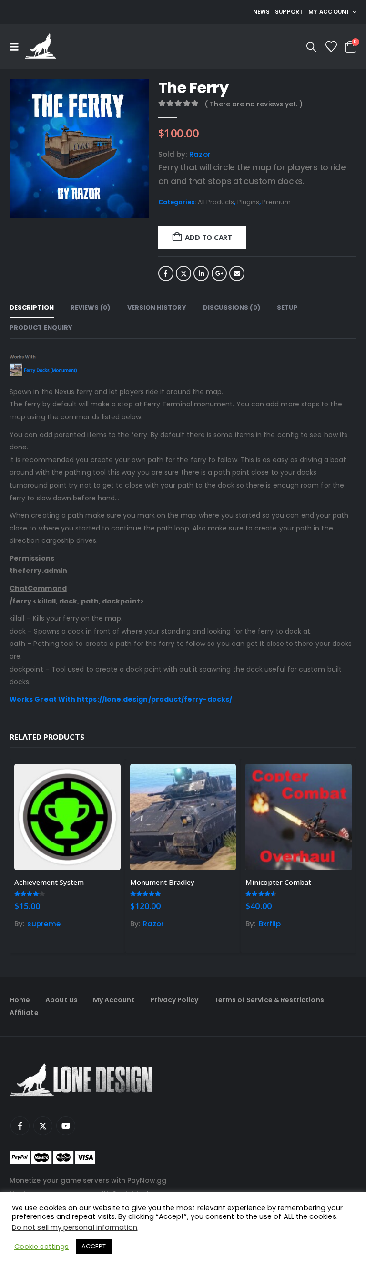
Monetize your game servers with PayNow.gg (88, 1180)
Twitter (183, 273)
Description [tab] (32, 307)
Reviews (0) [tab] (91, 307)
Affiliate (24, 1013)
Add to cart (208, 237)
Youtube (65, 1125)
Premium (276, 202)
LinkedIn (201, 273)
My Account (114, 1000)
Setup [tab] (287, 307)
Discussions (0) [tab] (231, 307)
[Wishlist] (331, 47)
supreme (44, 924)
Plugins (248, 202)
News (261, 12)
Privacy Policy (174, 1000)
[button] (17, 47)
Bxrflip (270, 924)
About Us (61, 1000)
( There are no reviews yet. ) (253, 104)
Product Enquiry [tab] (41, 327)
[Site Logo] (40, 46)
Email (236, 273)
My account (329, 12)
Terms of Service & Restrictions (269, 1000)
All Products (216, 202)
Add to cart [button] (104, 779)
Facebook (165, 273)
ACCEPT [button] (93, 1246)
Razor (199, 154)
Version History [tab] (156, 307)
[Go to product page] (67, 817)
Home (20, 1000)
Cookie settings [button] (41, 1246)
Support (289, 12)
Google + (219, 273)
